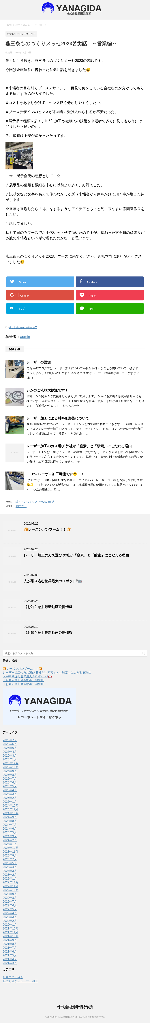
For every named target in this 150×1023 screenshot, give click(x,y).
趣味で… (21, 506)
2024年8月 (10, 820)
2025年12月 (10, 763)
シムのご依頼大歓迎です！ (47, 390)
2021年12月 (10, 928)
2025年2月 (10, 797)
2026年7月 (10, 740)
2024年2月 (10, 840)
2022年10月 (10, 890)
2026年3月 (10, 755)
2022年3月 (10, 917)
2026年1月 (10, 759)
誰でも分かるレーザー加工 (23, 327)
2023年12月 (10, 847)
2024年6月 (10, 828)
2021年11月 (10, 932)
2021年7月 (10, 947)
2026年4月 (10, 751)
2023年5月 (10, 863)
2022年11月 (10, 886)
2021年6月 (10, 951)
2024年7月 (10, 824)
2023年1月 (10, 878)
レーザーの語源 (40, 362)
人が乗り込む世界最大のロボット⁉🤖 (53, 581)
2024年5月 (10, 832)
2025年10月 (10, 767)
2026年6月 (10, 744)
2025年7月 (10, 778)
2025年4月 (10, 790)
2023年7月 (10, 859)
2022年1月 (10, 924)
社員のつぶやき (13, 977)
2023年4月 (10, 867)
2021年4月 (10, 959)
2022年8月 (10, 897)
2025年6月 (10, 782)
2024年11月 (10, 809)
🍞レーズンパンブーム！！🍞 (47, 529)
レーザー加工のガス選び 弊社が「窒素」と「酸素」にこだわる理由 (79, 446)
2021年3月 (10, 963)
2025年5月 (10, 786)
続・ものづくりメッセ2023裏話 (35, 501)
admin (25, 337)
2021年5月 (10, 955)
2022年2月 (10, 920)
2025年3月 (10, 794)
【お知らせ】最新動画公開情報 (48, 607)
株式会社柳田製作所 (75, 1007)
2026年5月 (10, 747)
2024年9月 (10, 817)
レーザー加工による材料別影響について (58, 418)
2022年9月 (10, 893)
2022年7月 (10, 901)
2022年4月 (10, 913)
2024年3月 (10, 836)
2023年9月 (10, 855)
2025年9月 (10, 771)
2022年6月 (10, 905)
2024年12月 (10, 805)
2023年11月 (10, 851)
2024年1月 (10, 844)
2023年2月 (10, 874)
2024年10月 (10, 813)
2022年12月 (10, 882)
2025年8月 (10, 774)
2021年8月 (10, 943)
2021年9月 (10, 940)
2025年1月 (10, 801)
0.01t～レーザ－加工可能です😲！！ (55, 474)
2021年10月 (10, 936)
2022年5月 (10, 909)
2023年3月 (10, 870)
